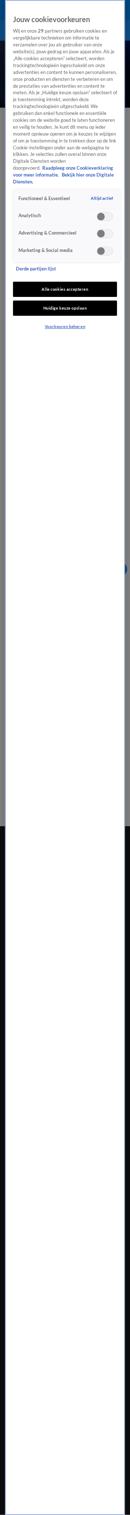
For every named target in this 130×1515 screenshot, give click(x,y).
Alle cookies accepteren (65, 289)
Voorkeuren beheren (65, 326)
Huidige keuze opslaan (65, 308)
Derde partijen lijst (36, 269)
